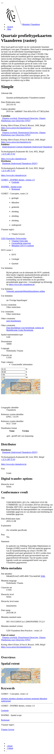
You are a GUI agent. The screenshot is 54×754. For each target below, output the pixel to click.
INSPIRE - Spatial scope (11, 187)
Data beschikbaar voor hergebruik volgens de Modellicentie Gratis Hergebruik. (25, 329)
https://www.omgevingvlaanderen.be (16, 128)
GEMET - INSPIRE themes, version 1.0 (18, 180)
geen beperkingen (13, 321)
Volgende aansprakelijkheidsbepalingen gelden (25, 291)
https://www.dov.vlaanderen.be (13, 159)
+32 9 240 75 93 (8, 154)
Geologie (15, 182)
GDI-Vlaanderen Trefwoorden (13, 238)
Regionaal (16, 189)
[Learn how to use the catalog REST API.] (6, 751)
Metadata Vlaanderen (31, 24)
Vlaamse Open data (20, 241)
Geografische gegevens (21, 243)
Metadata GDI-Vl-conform (23, 245)
